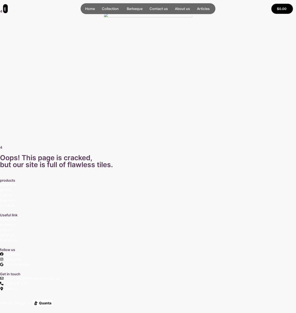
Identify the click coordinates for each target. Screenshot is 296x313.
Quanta (44, 303)
